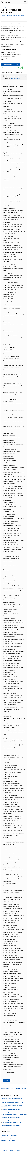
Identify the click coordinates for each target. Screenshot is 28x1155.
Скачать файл (15, 78)
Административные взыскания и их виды (14, 1114)
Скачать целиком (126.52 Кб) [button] (10, 64)
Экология (10, 7)
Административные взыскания (11, 1112)
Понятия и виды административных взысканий (11, 1099)
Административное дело (8, 1140)
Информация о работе (13, 1089)
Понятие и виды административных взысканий (11, 1106)
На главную (4, 7)
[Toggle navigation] (25, 2)
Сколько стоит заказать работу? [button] (12, 68)
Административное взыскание (11, 1109)
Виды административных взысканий (12, 1102)
